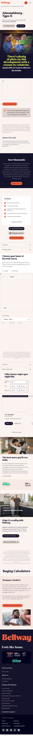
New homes (5, 671)
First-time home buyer (8, 701)
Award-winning (6, 693)
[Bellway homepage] (16, 641)
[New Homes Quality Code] (24, 654)
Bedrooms (7, 390)
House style (5, 315)
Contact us (5, 681)
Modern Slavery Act (6, 726)
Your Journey (5, 688)
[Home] (1, 6)
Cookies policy (17, 723)
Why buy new (6, 698)
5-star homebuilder (7, 691)
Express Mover (6, 703)
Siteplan (12, 277)
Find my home (7, 668)
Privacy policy (5, 723)
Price (6, 386)
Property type (7, 382)
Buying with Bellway (9, 685)
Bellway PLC (16, 721)
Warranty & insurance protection (11, 696)
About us (5, 675)
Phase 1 (27, 277)
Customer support (8, 712)
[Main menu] (30, 2)
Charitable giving (7, 678)
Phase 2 (20, 277)
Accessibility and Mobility (19, 726)
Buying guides (6, 708)
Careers (3, 721)
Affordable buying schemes (9, 705)
